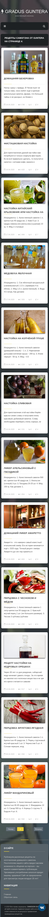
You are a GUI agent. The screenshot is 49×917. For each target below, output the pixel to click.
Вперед (38, 829)
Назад (10, 829)
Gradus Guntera (26, 11)
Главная (7, 894)
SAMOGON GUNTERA (35, 907)
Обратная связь (11, 897)
